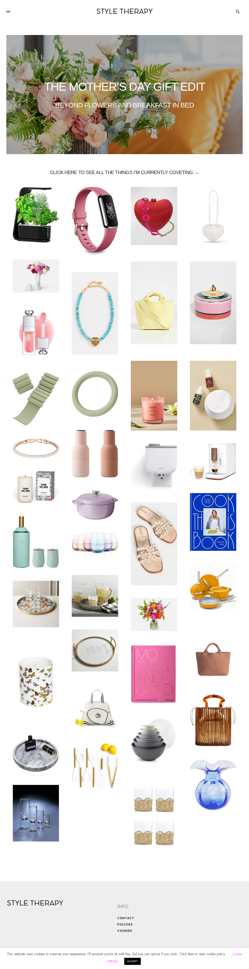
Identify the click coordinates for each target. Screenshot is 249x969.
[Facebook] (198, 906)
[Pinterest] (218, 906)
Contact (125, 918)
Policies (125, 924)
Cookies (124, 931)
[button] (8, 11)
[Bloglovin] (208, 906)
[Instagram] (189, 906)
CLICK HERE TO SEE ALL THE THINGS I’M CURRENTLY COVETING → (124, 172)
